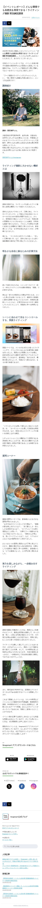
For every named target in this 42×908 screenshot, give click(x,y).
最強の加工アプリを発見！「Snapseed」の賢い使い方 (19, 859)
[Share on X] (9, 23)
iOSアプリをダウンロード (10, 828)
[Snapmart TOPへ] (5, 817)
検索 (5, 846)
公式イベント (36, 17)
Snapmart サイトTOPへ (10, 834)
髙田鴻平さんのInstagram (11, 157)
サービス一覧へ (7, 840)
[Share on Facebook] (4, 23)
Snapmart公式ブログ (18, 817)
